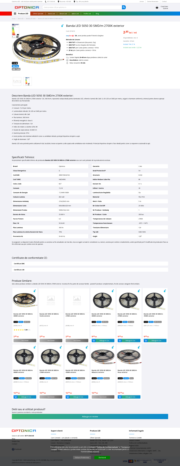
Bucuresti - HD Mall (65, 1)
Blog (97, 14)
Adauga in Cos (104, 340)
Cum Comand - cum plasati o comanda (64, 438)
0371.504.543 (51, 1)
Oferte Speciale (38, 14)
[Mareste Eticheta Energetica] (15, 38)
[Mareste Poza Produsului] (38, 75)
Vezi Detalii (24, 340)
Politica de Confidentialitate (107, 447)
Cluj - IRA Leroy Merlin (82, 1)
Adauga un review (90, 416)
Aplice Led (75, 14)
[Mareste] (17, 81)
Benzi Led (51, 14)
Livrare (142, 1)
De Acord (102, 457)
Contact (164, 1)
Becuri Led (63, 14)
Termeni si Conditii (135, 438)
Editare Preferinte (82, 457)
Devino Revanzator (152, 1)
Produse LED (23, 13)
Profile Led (87, 14)
